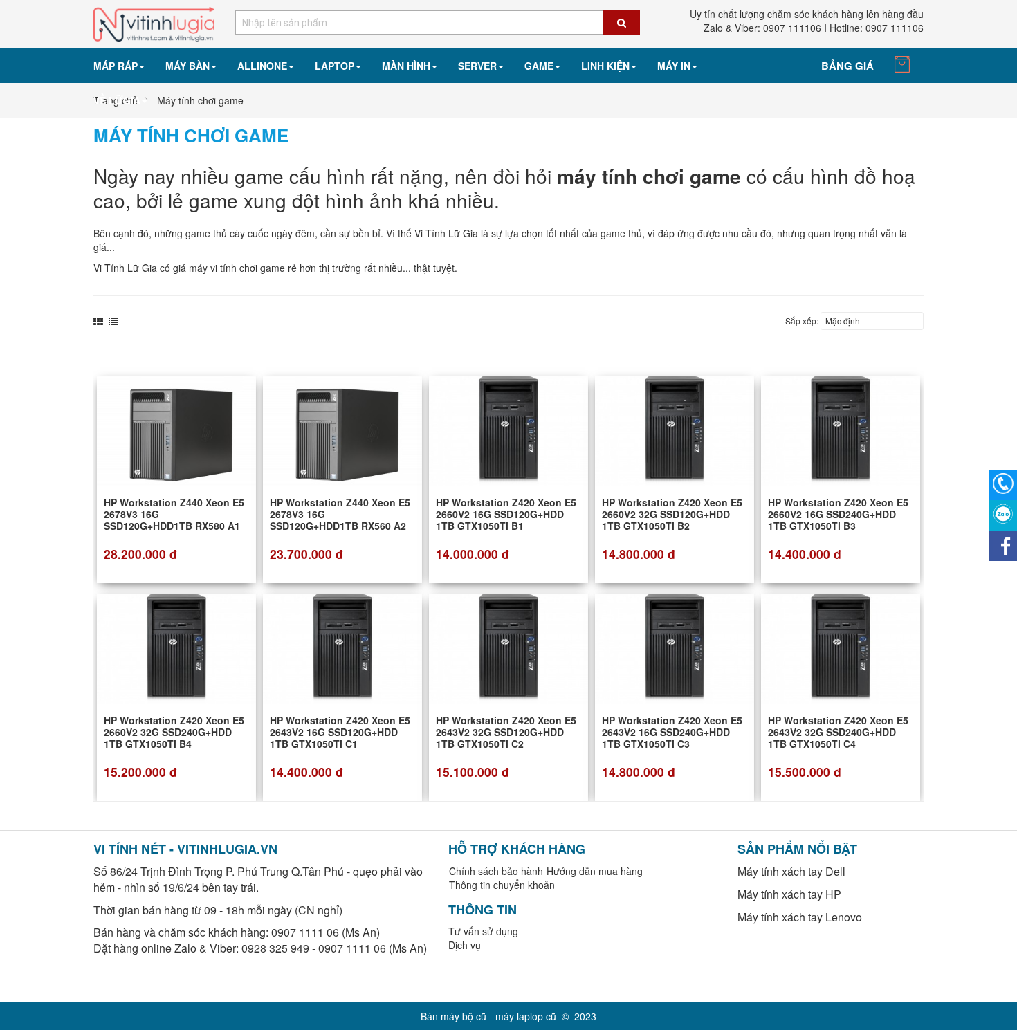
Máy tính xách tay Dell (791, 871)
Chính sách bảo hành (496, 871)
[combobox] (437, 22)
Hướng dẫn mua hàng (595, 871)
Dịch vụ (464, 945)
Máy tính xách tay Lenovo (799, 917)
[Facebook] (1003, 546)
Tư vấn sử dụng (483, 931)
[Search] (621, 22)
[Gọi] (1003, 485)
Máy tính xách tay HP (789, 894)
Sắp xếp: (801, 321)
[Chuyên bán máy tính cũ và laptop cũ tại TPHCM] (153, 23)
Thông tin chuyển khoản (502, 885)
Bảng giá (847, 65)
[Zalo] (1003, 515)
